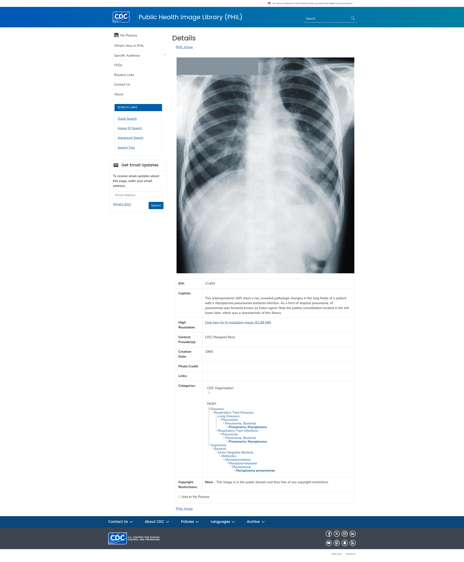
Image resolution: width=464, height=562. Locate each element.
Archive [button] (254, 521)
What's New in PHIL (129, 45)
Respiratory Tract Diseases (234, 412)
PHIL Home (184, 47)
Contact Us (122, 84)
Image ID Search (130, 128)
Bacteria (220, 449)
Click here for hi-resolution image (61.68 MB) (238, 322)
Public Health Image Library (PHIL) (190, 17)
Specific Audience (127, 55)
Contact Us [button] (118, 521)
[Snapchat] (345, 543)
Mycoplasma (241, 467)
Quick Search (127, 119)
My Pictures (128, 35)
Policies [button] (188, 521)
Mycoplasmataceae (243, 463)
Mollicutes (228, 456)
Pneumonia (229, 420)
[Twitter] (337, 534)
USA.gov (350, 554)
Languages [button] (221, 521)
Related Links (124, 75)
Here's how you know (340, 3)
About (118, 94)
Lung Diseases (229, 416)
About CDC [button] (155, 521)
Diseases (217, 409)
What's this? (122, 204)
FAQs (118, 65)
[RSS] (353, 543)
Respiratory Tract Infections (238, 430)
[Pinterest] (337, 543)
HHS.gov (337, 554)
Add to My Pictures (195, 497)
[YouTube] (329, 543)
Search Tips (126, 147)
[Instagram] (345, 534)
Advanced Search (130, 138)
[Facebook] (329, 534)
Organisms (219, 445)
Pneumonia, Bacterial (240, 423)
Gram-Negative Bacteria (235, 452)
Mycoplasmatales (238, 459)
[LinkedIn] (353, 534)
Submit (156, 205)
